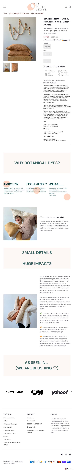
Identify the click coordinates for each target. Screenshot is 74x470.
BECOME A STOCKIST (34, 424)
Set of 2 (47, 46)
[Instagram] (66, 454)
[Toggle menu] (5, 7)
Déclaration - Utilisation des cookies (35, 431)
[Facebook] (62, 454)
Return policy (7, 427)
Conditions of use (8, 430)
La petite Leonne (18, 461)
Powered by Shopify (9, 463)
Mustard (47, 54)
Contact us (30, 418)
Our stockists (31, 421)
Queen (47, 61)
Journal (5, 436)
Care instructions (8, 418)
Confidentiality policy (9, 433)
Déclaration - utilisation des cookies (11, 444)
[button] (57, 40)
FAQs (5, 421)
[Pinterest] (70, 454)
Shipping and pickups (10, 424)
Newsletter (6, 439)
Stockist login (31, 427)
